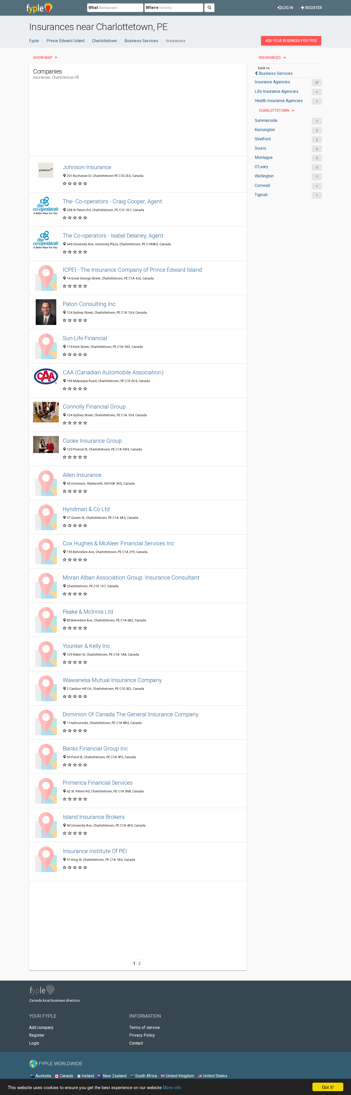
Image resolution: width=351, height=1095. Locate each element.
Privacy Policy (142, 1035)
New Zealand (114, 1075)
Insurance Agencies (272, 81)
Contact (136, 1043)
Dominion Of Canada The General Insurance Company (131, 714)
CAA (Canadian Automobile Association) (113, 372)
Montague (264, 157)
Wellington (264, 176)
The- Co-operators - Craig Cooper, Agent (112, 201)
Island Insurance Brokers (94, 816)
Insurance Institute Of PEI (95, 851)
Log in (287, 8)
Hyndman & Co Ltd (86, 509)
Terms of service (144, 1027)
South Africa (145, 1075)
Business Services (276, 73)
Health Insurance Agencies (279, 100)
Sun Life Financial (85, 338)
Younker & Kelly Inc (86, 645)
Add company (41, 1027)
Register (313, 8)
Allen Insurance (82, 475)
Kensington (265, 129)
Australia (42, 1075)
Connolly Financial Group (94, 406)
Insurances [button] (270, 58)
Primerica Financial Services (98, 782)
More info (172, 1087)
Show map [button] (42, 58)
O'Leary (261, 166)
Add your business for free (291, 41)
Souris (260, 148)
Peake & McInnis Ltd (88, 611)
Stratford (263, 139)
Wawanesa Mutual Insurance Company (112, 680)
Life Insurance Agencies (276, 91)
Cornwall (262, 185)
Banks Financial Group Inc (95, 748)
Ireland (87, 1075)
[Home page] (39, 7)
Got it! (328, 1087)
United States (214, 1075)
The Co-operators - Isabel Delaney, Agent (113, 235)
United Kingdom (179, 1075)
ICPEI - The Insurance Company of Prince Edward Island (132, 269)
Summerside (266, 120)
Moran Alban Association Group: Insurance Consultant (131, 577)
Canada (66, 1075)
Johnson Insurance (87, 167)
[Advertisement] (126, 120)
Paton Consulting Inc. (90, 304)
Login (34, 1043)
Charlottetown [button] (274, 110)
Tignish (261, 194)
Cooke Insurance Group (92, 440)
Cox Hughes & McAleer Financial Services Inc (118, 543)
